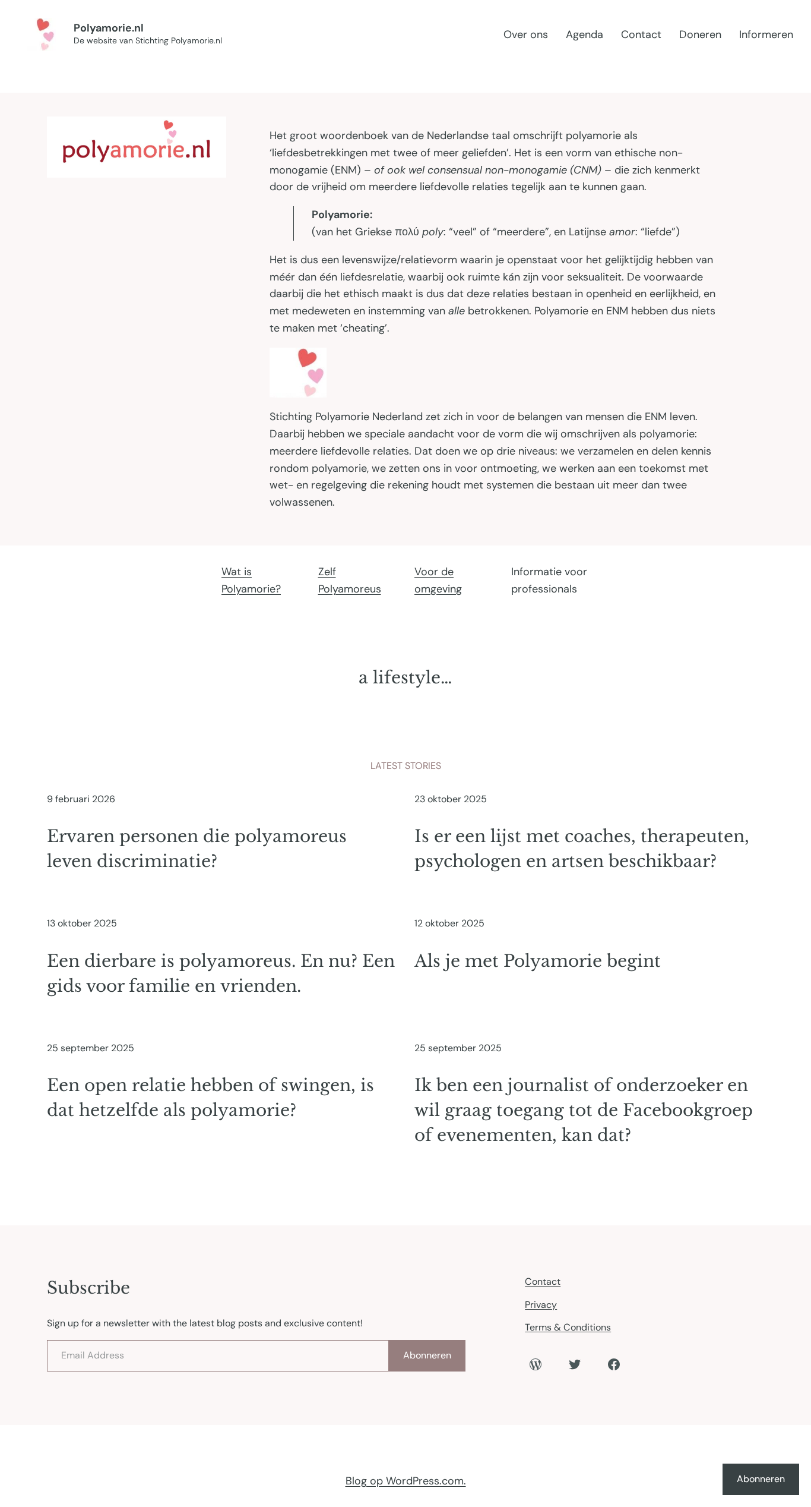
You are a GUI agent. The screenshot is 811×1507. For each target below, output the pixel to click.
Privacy (541, 1304)
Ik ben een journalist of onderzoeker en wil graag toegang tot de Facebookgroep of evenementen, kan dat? (583, 1110)
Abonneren (427, 1355)
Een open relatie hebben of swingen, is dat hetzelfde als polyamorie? (210, 1098)
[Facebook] (614, 1364)
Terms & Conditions (568, 1327)
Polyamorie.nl (109, 28)
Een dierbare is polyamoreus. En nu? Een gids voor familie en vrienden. (221, 974)
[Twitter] (574, 1364)
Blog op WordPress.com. (406, 1481)
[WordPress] (535, 1364)
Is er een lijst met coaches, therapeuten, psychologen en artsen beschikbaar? (581, 849)
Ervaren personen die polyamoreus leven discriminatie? (197, 849)
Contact (542, 1281)
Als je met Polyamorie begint (537, 961)
